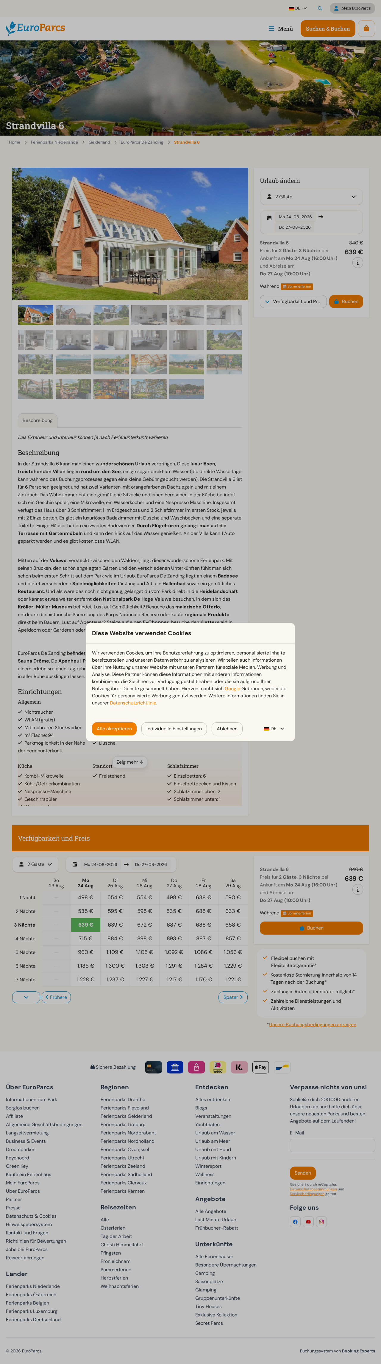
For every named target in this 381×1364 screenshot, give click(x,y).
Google (232, 688)
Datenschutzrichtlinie (133, 703)
